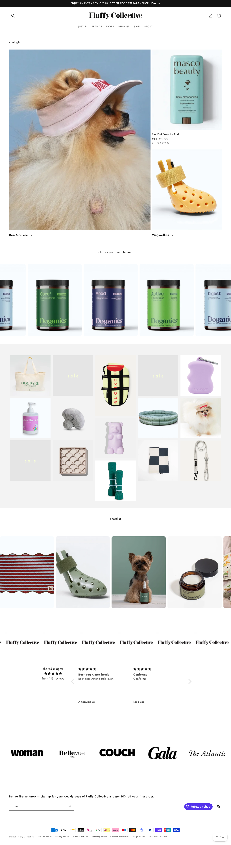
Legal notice (139, 836)
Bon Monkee (18, 235)
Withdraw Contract (158, 836)
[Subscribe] (70, 806)
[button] (13, 16)
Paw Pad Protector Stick (166, 134)
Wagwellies (160, 235)
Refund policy (45, 836)
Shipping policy (99, 836)
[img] (53, 673)
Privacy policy (62, 836)
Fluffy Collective (26, 836)
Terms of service (80, 836)
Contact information (120, 836)
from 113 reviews (53, 678)
